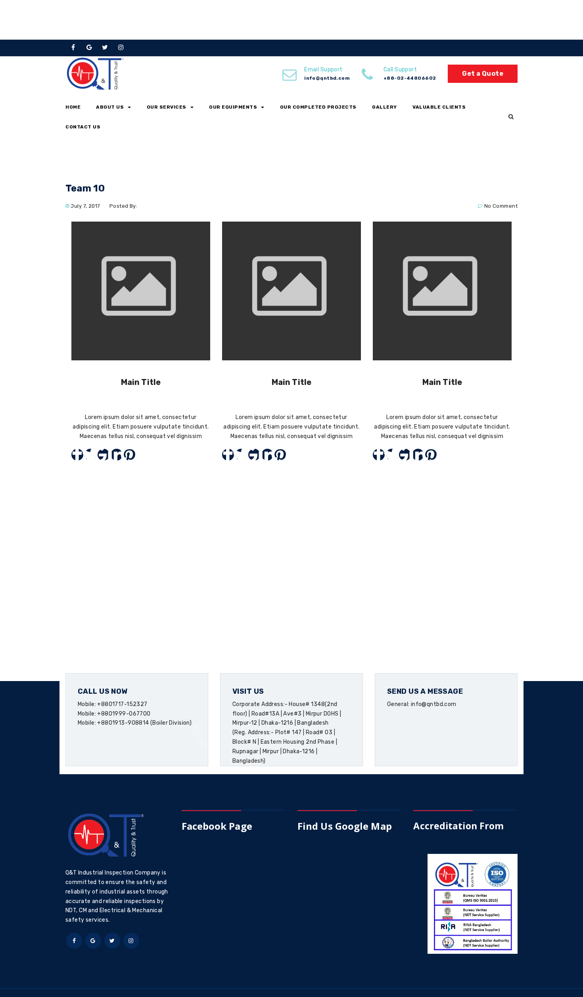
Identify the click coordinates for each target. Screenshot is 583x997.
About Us (110, 107)
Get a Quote (482, 73)
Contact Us (82, 127)
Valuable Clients (439, 107)
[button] (511, 117)
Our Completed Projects (318, 107)
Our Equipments (233, 107)
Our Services (166, 107)
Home (73, 107)
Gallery (384, 107)
